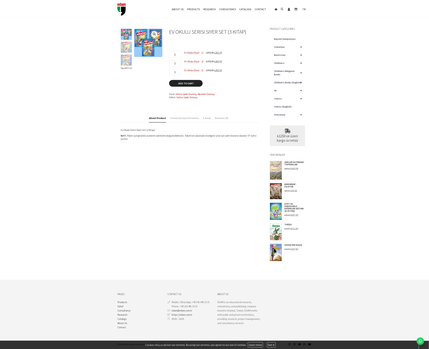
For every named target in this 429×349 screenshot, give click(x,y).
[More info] (296, 9)
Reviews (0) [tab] (221, 118)
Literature (288, 47)
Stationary (288, 114)
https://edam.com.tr (182, 314)
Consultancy (124, 310)
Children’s (288, 63)
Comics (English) (283, 106)
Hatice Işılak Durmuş (185, 94)
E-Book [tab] (207, 118)
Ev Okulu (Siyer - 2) (193, 61)
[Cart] (276, 9)
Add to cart (186, 83)
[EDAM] (121, 9)
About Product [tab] (157, 118)
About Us (122, 323)
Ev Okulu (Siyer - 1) (193, 52)
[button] (154, 34)
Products (122, 302)
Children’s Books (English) (288, 82)
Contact (121, 327)
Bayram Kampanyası (285, 38)
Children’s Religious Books (288, 73)
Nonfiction (288, 55)
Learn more (255, 344)
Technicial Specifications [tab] (184, 118)
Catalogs (122, 319)
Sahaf (120, 306)
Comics (288, 98)
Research (122, 314)
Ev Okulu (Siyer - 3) (193, 70)
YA (288, 90)
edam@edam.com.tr (182, 310)
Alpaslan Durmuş (206, 94)
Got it (271, 344)
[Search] (282, 9)
